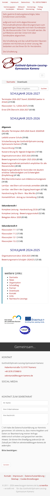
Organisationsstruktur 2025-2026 (16, 155)
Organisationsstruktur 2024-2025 (16, 255)
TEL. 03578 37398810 (40, 2)
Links (11, 296)
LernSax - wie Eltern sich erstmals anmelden (21, 185)
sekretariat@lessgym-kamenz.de (19, 375)
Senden (6, 465)
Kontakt (5, 2)
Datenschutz (25, 2)
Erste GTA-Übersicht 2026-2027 (15, 109)
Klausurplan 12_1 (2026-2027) (14, 106)
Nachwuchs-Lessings (18, 298)
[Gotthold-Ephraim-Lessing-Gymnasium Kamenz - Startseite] (25, 63)
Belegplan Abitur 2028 (11, 217)
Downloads (14, 290)
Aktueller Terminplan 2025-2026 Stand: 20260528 (23, 131)
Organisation (15, 282)
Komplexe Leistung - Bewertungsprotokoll (20, 213)
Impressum (14, 2)
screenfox (43, 485)
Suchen (44, 88)
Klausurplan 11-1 (9, 229)
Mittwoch (21, 7)
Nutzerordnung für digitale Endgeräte (18, 152)
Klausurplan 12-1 (9, 237)
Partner (12, 288)
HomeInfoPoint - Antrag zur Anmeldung (19, 197)
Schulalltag (14, 285)
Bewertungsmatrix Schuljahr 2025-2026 (19, 159)
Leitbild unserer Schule (12, 137)
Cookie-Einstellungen (29, 479)
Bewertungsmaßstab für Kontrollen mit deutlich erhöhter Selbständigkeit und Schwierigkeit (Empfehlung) (23, 173)
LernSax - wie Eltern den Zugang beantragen (21, 189)
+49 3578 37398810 (13, 371)
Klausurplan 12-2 (9, 241)
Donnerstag (31, 7)
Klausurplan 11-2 (9, 233)
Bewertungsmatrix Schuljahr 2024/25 (18, 259)
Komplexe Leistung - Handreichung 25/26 (20, 209)
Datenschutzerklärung (34, 476)
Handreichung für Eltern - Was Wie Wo (18, 193)
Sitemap (14, 479)
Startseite (11, 82)
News (11, 280)
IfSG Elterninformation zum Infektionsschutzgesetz (24, 179)
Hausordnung (8, 148)
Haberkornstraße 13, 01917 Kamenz (20, 367)
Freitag (40, 7)
